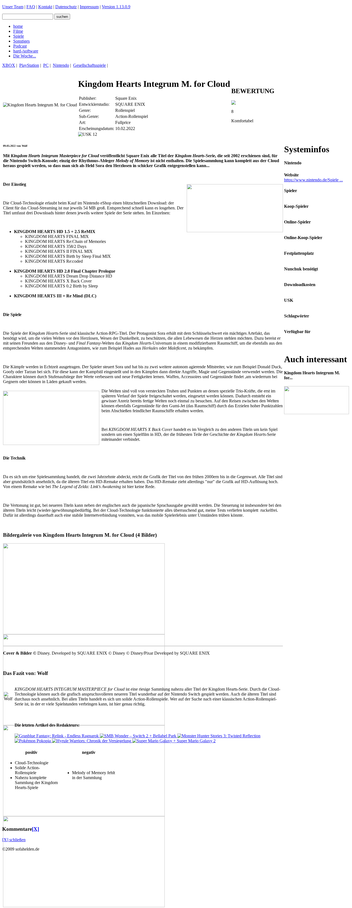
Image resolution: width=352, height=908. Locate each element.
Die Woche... (24, 56)
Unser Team (12, 6)
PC (46, 65)
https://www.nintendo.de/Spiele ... (313, 180)
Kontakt (45, 6)
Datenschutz (66, 6)
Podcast (20, 46)
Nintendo (61, 65)
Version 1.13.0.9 (116, 6)
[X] (35, 829)
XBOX (8, 65)
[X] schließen (14, 839)
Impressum (89, 6)
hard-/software (25, 51)
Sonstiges (21, 41)
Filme (18, 31)
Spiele (18, 36)
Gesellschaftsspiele (89, 65)
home (18, 26)
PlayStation (29, 65)
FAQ (30, 6)
